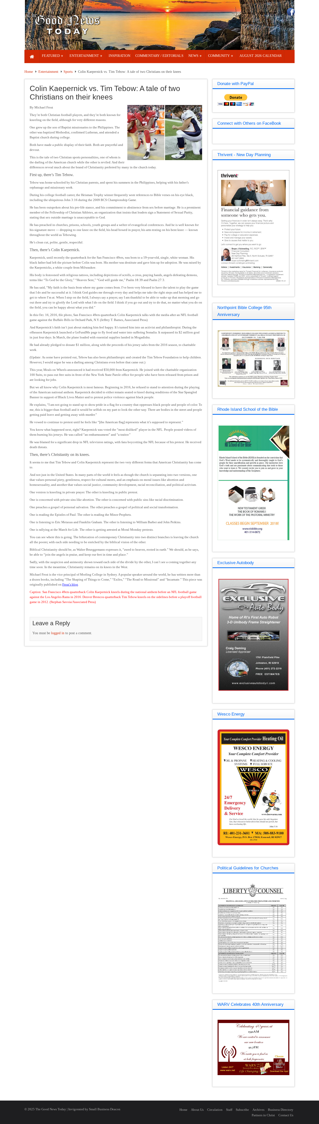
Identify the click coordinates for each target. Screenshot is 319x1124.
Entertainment (48, 72)
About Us (197, 1110)
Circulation (215, 1110)
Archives (258, 1110)
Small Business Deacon (104, 1109)
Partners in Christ (263, 1115)
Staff (229, 1110)
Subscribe (242, 1110)
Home (28, 72)
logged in (57, 633)
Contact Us (285, 1115)
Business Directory (280, 1110)
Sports (68, 72)
